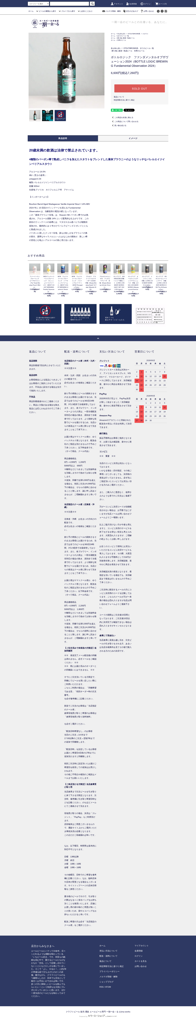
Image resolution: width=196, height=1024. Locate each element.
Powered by (83, 1016)
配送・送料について (108, 956)
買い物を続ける (120, 126)
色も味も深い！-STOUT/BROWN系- (128, 34)
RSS (101, 987)
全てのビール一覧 (123, 36)
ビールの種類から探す (47, 11)
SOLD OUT (139, 88)
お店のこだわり (86, 11)
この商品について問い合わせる (126, 121)
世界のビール (121, 40)
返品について (119, 97)
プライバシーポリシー (109, 971)
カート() (163, 4)
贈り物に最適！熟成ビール (126, 38)
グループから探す (68, 11)
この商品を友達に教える (123, 117)
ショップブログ (106, 982)
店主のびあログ (132, 11)
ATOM (108, 987)
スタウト (145, 34)
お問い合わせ (148, 11)
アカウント (118, 4)
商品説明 (62, 138)
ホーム (31, 11)
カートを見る (141, 961)
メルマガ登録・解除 (113, 11)
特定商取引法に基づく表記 (124, 100)
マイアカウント (142, 945)
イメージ (133, 138)
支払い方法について (108, 951)
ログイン (147, 4)
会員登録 (133, 4)
